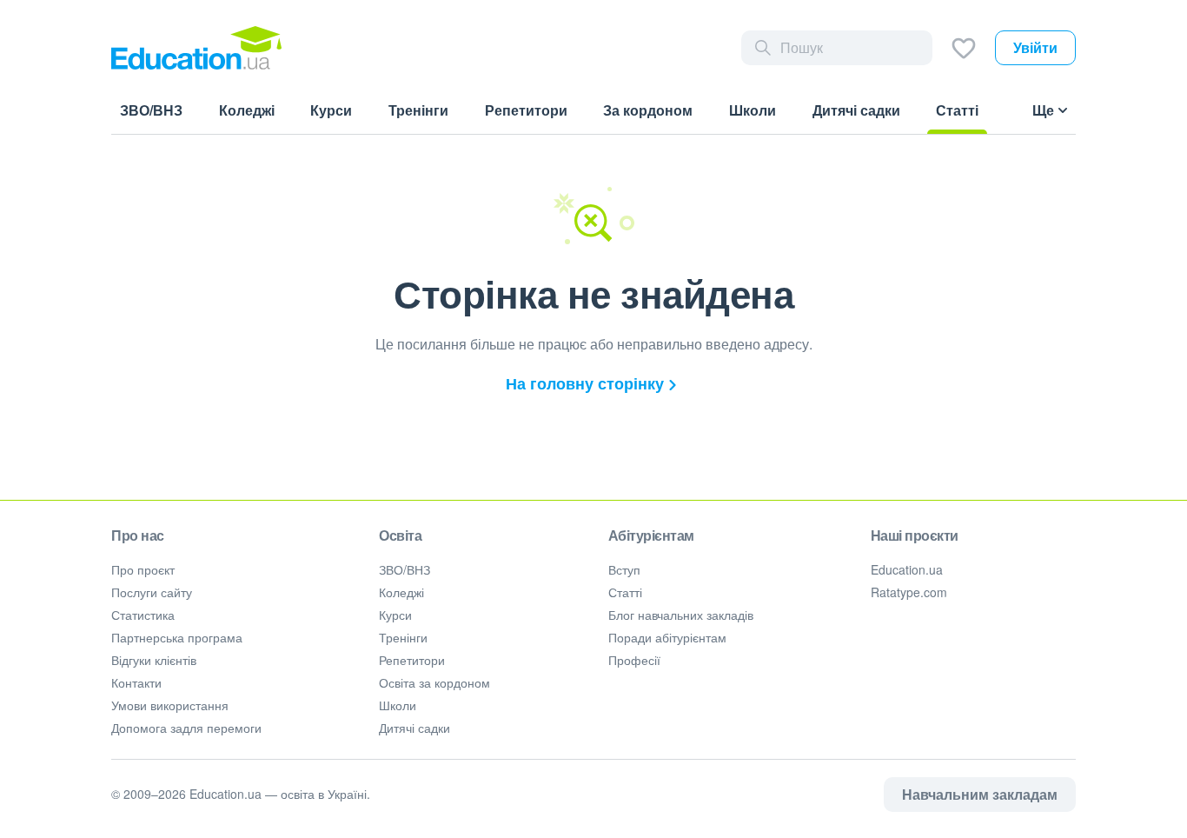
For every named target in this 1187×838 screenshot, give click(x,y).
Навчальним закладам (980, 794)
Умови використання (170, 705)
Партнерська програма (176, 637)
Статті (625, 592)
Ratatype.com (909, 592)
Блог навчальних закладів (680, 614)
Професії (634, 659)
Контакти (136, 682)
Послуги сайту (151, 592)
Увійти (1035, 47)
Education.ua (907, 569)
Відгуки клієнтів (153, 659)
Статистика (143, 614)
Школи (397, 705)
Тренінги (403, 637)
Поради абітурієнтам (667, 637)
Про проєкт (143, 569)
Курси (395, 614)
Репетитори (412, 659)
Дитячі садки (414, 727)
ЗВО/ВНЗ (404, 569)
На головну (585, 383)
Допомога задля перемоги (186, 727)
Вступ (624, 569)
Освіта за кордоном (434, 682)
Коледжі (401, 592)
